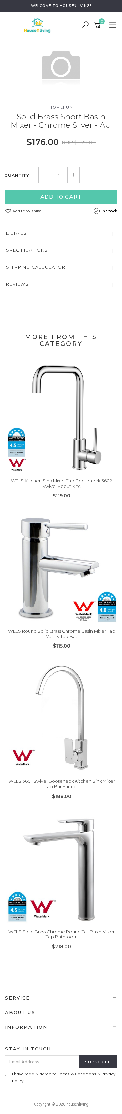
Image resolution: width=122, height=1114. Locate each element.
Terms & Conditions (77, 1073)
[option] (61, 66)
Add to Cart (61, 196)
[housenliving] (39, 25)
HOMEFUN (61, 107)
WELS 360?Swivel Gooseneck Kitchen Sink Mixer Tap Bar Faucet (61, 783)
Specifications (27, 250)
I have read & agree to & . (63, 1077)
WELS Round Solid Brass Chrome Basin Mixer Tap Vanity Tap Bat (61, 633)
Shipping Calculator (35, 267)
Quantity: (17, 175)
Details (16, 233)
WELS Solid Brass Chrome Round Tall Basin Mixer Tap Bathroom (61, 934)
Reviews (17, 284)
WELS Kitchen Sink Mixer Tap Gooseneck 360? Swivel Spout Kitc (61, 483)
